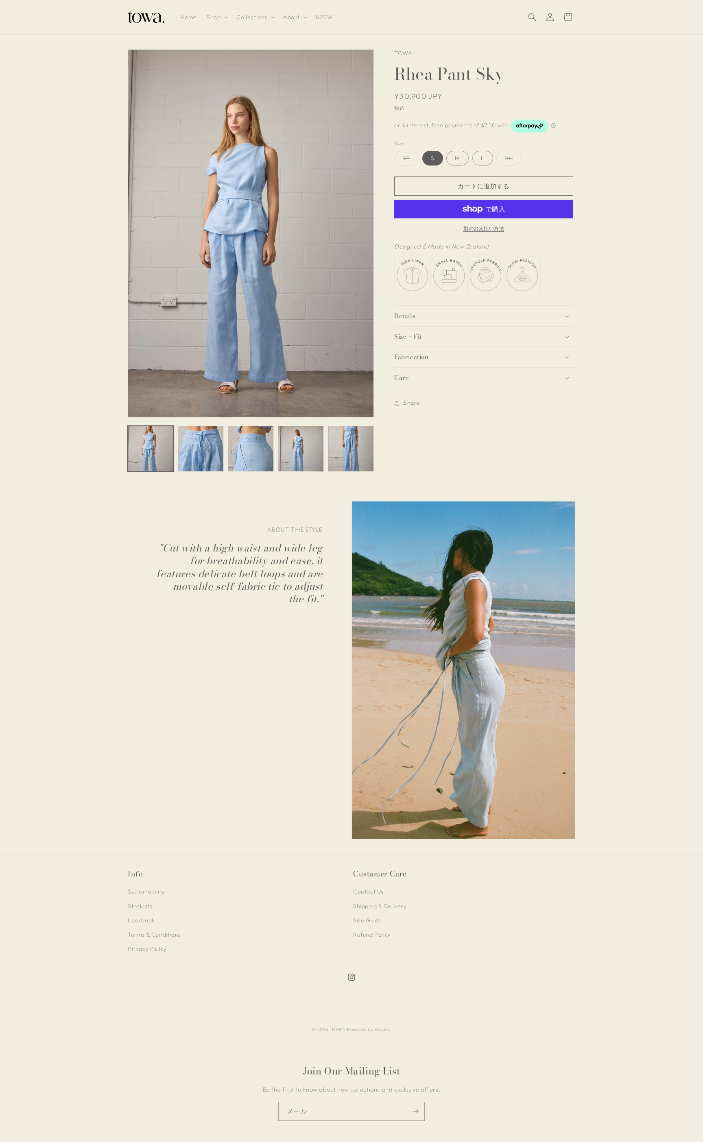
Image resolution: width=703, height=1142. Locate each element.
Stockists (140, 906)
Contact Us (368, 891)
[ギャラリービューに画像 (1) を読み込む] (151, 449)
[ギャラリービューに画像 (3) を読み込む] (251, 449)
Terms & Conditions (154, 934)
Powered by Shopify (369, 1029)
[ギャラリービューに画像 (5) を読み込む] (351, 449)
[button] (216, 17)
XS (409, 160)
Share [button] (412, 402)
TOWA (338, 1029)
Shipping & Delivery (379, 906)
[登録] (415, 1111)
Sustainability (146, 891)
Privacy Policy (147, 948)
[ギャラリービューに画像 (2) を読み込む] (201, 449)
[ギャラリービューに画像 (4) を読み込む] (301, 449)
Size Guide (367, 920)
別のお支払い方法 (483, 228)
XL (511, 160)
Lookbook (141, 920)
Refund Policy (372, 934)
